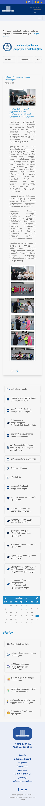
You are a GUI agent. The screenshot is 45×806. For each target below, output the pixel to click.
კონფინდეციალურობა (22, 781)
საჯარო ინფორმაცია (23, 774)
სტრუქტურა (25, 59)
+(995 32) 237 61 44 (22, 746)
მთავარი (9, 59)
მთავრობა (22, 763)
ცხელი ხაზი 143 (22, 743)
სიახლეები (22, 770)
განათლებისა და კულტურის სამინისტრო (17, 78)
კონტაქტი (22, 778)
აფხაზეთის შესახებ (22, 759)
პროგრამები (22, 766)
